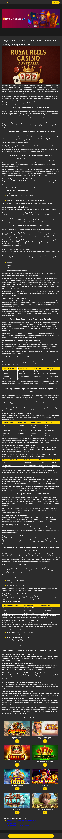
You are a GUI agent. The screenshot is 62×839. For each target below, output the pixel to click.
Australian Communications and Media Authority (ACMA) (22, 820)
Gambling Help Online (12, 823)
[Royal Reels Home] (8, 2)
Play (17, 741)
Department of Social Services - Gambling (18, 825)
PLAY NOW (55, 2)
